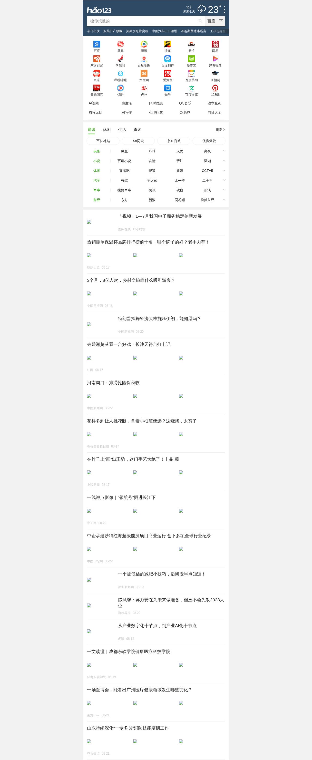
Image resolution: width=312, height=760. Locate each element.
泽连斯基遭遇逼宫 (193, 31)
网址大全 (214, 112)
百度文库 (191, 94)
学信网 (120, 65)
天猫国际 (96, 94)
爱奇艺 (191, 65)
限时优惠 (156, 103)
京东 (97, 80)
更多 (219, 129)
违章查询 (214, 103)
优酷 (120, 94)
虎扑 (144, 94)
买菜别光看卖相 (137, 31)
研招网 (215, 80)
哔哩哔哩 (120, 80)
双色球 (185, 112)
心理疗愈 (156, 112)
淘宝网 (144, 80)
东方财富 (96, 65)
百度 (97, 50)
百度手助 (191, 80)
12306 (215, 94)
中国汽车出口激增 (164, 31)
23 (213, 10)
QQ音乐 (185, 103)
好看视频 (215, 65)
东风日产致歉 (112, 31)
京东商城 (174, 141)
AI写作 (127, 112)
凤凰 (120, 50)
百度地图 (144, 65)
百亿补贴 (103, 141)
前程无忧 (95, 112)
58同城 (138, 141)
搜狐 (168, 50)
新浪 (191, 50)
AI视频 (94, 103)
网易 (215, 50)
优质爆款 (209, 141)
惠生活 (127, 103)
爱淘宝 (168, 80)
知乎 (168, 94)
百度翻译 (167, 65)
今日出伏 (93, 31)
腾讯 (144, 50)
